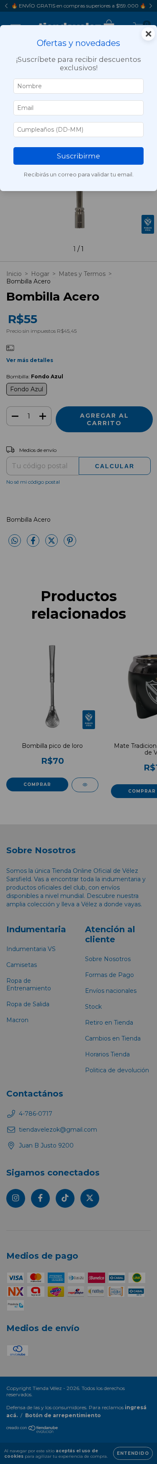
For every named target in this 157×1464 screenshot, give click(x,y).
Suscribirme (78, 156)
